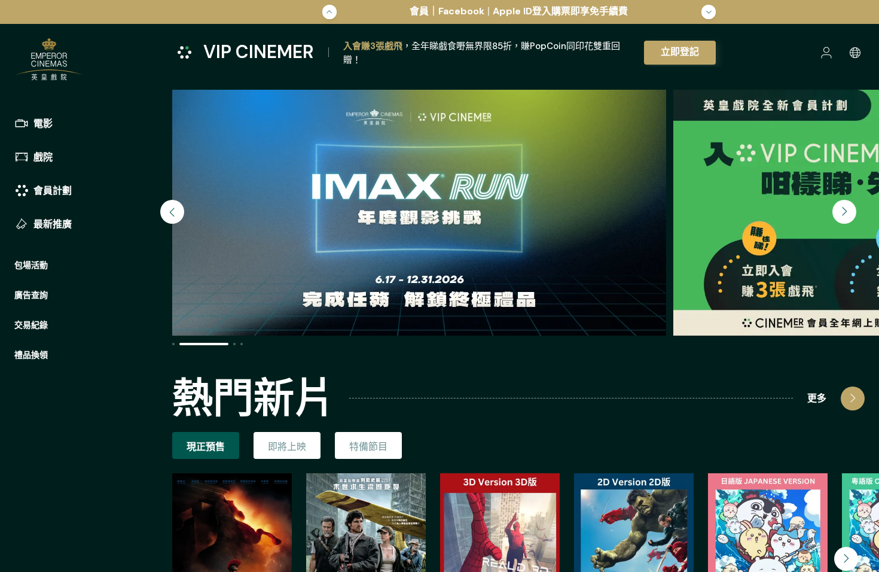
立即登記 (680, 51)
